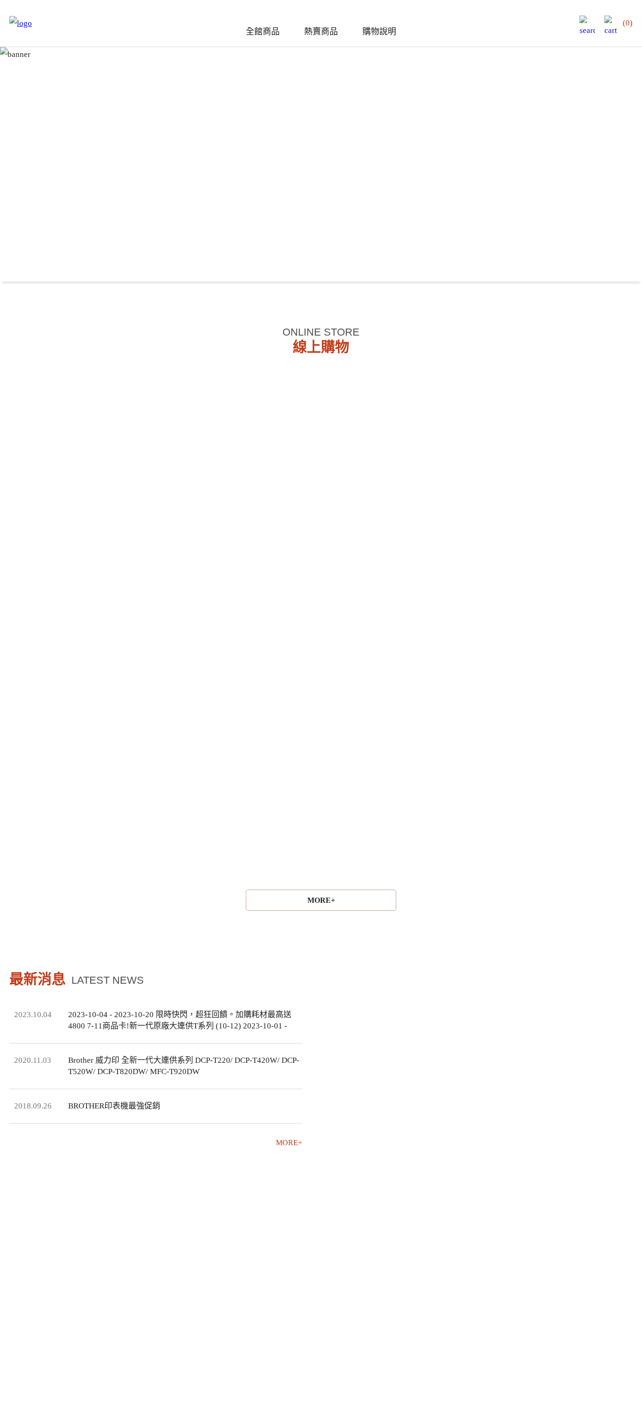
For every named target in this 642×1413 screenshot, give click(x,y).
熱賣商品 (321, 31)
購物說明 (379, 31)
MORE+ (321, 900)
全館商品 (263, 31)
